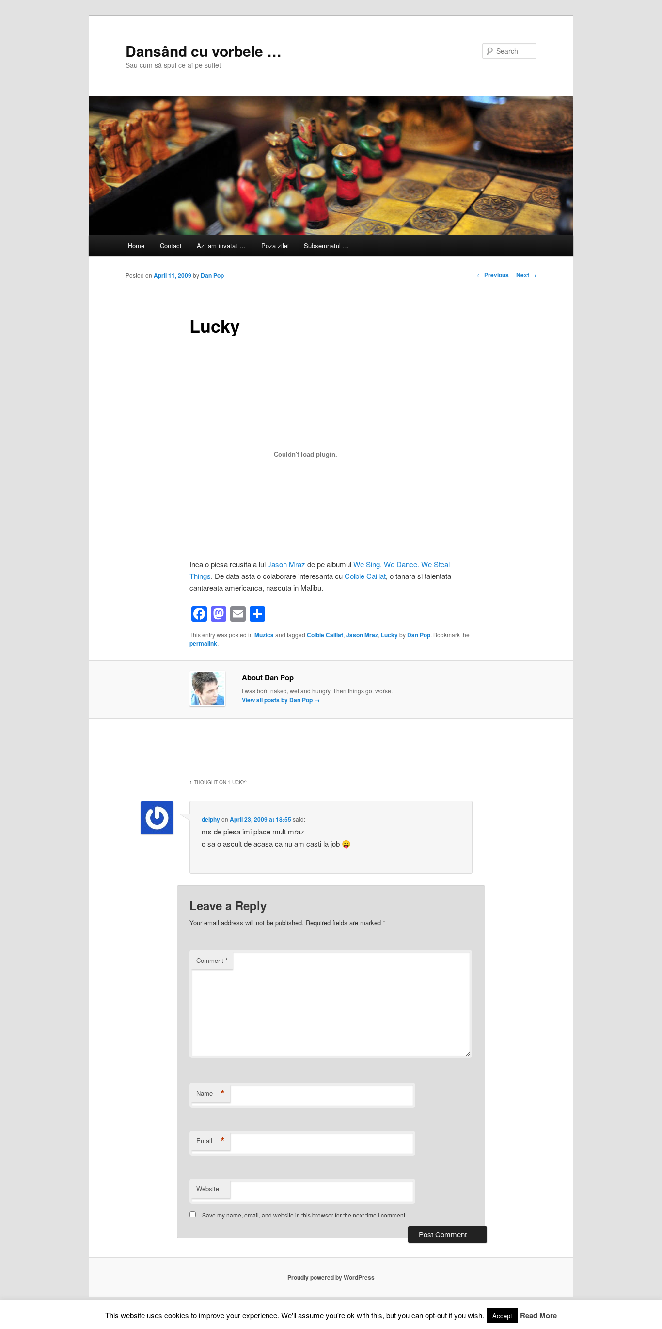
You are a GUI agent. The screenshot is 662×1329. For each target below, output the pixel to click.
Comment (212, 960)
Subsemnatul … (326, 245)
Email (210, 1141)
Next (526, 275)
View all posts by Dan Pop (281, 699)
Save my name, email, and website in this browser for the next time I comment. (304, 1215)
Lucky (389, 634)
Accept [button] (502, 1315)
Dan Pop (212, 275)
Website (207, 1188)
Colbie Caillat (365, 576)
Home (136, 245)
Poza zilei (275, 245)
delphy (211, 819)
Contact (171, 245)
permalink (203, 643)
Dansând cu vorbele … (204, 50)
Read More (538, 1315)
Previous (493, 275)
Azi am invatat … (221, 245)
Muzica (264, 634)
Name (210, 1093)
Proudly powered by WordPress (331, 1277)
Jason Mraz (286, 564)
